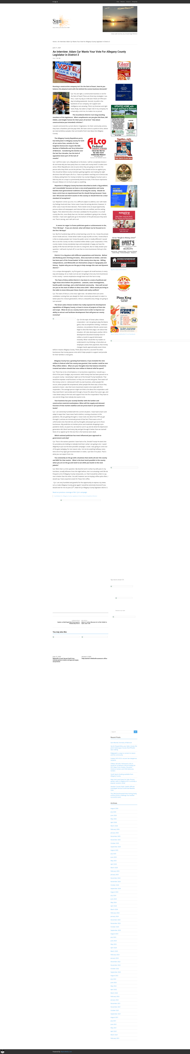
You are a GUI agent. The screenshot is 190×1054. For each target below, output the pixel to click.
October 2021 (115, 1010)
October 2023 (115, 927)
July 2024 (113, 895)
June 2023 (114, 941)
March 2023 (114, 951)
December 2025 (115, 836)
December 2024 (115, 878)
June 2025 (114, 857)
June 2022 (114, 982)
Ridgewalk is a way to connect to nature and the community (123, 754)
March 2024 (114, 909)
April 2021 (114, 1031)
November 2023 (116, 923)
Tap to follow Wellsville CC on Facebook (123, 334)
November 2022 (116, 965)
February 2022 (115, 996)
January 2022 (115, 1000)
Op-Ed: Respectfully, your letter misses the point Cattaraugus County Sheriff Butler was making (124, 748)
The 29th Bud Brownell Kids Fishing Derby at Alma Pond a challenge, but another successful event (124, 795)
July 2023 (113, 937)
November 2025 (116, 840)
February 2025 (115, 871)
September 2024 (116, 888)
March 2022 (114, 993)
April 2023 (114, 948)
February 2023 (115, 955)
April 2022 (114, 989)
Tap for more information (118, 269)
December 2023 (115, 920)
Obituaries (122, 1)
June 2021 (114, 1024)
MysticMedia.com (66, 1052)
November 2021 (116, 1007)
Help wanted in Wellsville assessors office (94, 658)
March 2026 (114, 826)
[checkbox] (2, 1051)
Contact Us (128, 1)
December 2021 (115, 1003)
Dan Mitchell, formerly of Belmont (121, 742)
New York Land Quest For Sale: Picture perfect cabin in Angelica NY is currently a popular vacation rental (124, 781)
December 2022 (115, 961)
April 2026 (114, 822)
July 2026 (113, 812)
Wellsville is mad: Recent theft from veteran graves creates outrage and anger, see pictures (66, 660)
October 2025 (115, 843)
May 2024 (114, 902)
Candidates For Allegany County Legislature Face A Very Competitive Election (75, 496)
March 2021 (114, 1035)
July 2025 (113, 854)
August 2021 (114, 1017)
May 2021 (114, 1028)
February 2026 (115, 829)
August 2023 (114, 934)
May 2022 (114, 986)
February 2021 (115, 1038)
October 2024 (115, 885)
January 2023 (115, 958)
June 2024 (114, 899)
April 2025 (114, 864)
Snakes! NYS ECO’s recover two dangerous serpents (124, 759)
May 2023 (114, 944)
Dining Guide (134, 1)
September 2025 (116, 847)
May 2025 (114, 861)
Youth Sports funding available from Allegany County (122, 775)
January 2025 (115, 874)
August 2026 (114, 808)
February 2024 (115, 913)
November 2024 (116, 881)
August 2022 (114, 975)
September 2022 (116, 972)
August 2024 (114, 892)
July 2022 (113, 979)
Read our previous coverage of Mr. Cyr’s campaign (70, 492)
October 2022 (115, 968)
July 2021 (113, 1021)
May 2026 (114, 819)
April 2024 (114, 906)
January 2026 (115, 833)
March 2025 (114, 867)
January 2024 (115, 916)
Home (118, 1)
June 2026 (114, 815)
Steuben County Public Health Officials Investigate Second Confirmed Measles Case (123, 788)
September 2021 (116, 1014)
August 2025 (114, 850)
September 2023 (116, 930)
